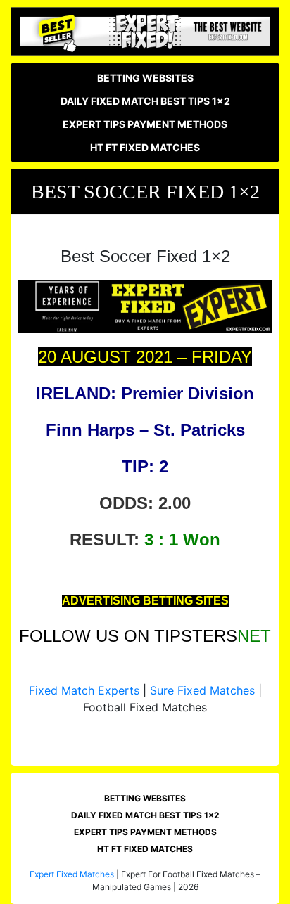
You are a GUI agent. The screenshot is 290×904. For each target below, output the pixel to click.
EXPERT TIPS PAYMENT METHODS (145, 124)
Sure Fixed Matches (202, 690)
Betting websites (145, 78)
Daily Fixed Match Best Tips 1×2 (145, 101)
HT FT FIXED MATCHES (145, 147)
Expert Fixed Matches (72, 874)
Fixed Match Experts (84, 690)
